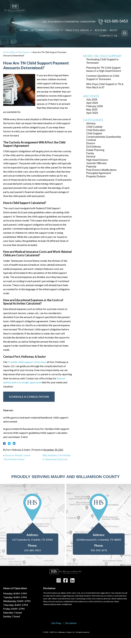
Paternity (91, 166)
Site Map (56, 622)
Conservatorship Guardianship (103, 136)
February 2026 (94, 106)
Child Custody (94, 126)
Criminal (91, 140)
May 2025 (91, 109)
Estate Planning (95, 150)
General (90, 156)
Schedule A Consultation (29, 396)
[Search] (124, 33)
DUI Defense (93, 146)
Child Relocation (95, 130)
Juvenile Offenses (96, 163)
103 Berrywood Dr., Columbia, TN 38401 (98, 539)
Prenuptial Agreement (98, 173)
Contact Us (108, 35)
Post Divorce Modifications (101, 170)
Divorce (90, 143)
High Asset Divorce (97, 160)
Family (90, 153)
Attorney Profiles (45, 30)
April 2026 (92, 103)
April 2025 (92, 113)
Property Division (96, 176)
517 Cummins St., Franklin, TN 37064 (32, 539)
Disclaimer (71, 622)
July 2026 (91, 99)
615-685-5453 (116, 21)
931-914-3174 (99, 550)
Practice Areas (77, 30)
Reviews (101, 30)
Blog (113, 30)
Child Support (23, 52)
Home (24, 30)
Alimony (91, 123)
